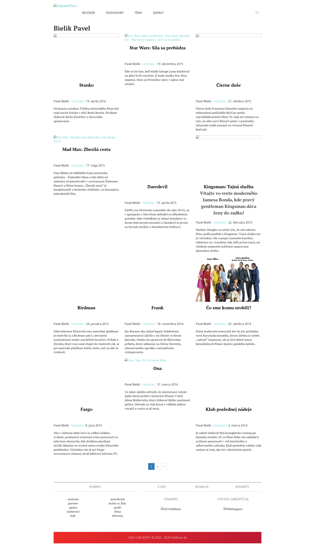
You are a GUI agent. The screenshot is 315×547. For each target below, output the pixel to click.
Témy (138, 13)
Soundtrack (117, 499)
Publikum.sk (179, 538)
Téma (117, 512)
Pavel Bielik (61, 101)
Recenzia (77, 101)
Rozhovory (115, 13)
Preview (73, 503)
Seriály (158, 13)
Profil (117, 507)
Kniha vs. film (117, 503)
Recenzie (88, 13)
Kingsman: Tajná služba (228, 200)
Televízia (148, 203)
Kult (73, 516)
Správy (73, 507)
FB (257, 13)
